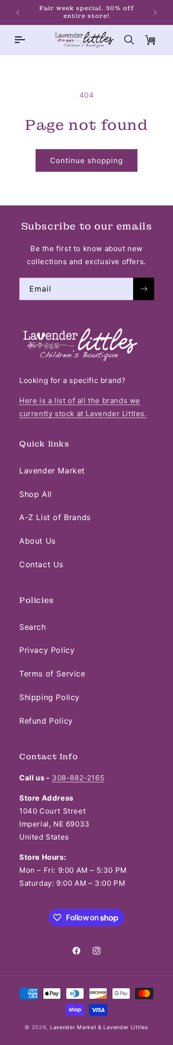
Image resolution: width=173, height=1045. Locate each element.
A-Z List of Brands (55, 517)
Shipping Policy (49, 697)
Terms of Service (52, 673)
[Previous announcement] (17, 12)
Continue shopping (86, 160)
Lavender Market (52, 470)
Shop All (35, 494)
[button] (19, 40)
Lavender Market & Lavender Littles (99, 1027)
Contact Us (41, 564)
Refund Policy (46, 721)
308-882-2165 (78, 777)
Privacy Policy (46, 650)
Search (32, 627)
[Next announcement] (155, 12)
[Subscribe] (143, 289)
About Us (37, 541)
